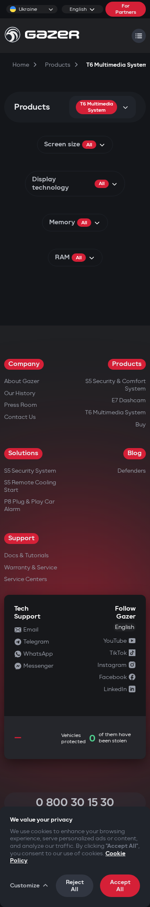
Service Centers (25, 579)
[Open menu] (139, 36)
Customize (25, 885)
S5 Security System (30, 470)
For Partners (125, 9)
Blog (135, 453)
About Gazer (21, 381)
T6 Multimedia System (115, 412)
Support (21, 538)
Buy (140, 424)
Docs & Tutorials (26, 555)
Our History (19, 393)
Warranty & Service (30, 567)
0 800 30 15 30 (75, 802)
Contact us (20, 417)
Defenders (132, 470)
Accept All (120, 886)
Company (24, 364)
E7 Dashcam (129, 400)
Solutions (23, 453)
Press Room (20, 404)
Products (127, 364)
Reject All (75, 886)
